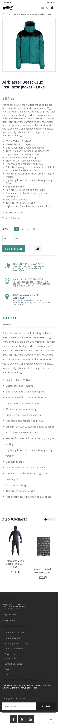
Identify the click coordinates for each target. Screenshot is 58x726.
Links (49, 2)
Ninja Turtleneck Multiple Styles (42, 571)
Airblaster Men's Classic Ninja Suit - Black (15, 564)
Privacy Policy (11, 653)
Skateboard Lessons (15, 632)
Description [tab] (9, 318)
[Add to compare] (37, 248)
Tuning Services (12, 637)
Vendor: (6, 218)
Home (3, 14)
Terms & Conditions (14, 648)
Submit (46, 706)
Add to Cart (15, 248)
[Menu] (42, 8)
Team (7, 669)
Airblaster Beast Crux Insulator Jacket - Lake (23, 84)
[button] (45, 519)
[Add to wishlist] (29, 248)
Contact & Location (14, 663)
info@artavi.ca (9, 620)
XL (34, 229)
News (7, 674)
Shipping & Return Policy (16, 643)
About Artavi (10, 658)
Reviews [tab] (6, 324)
